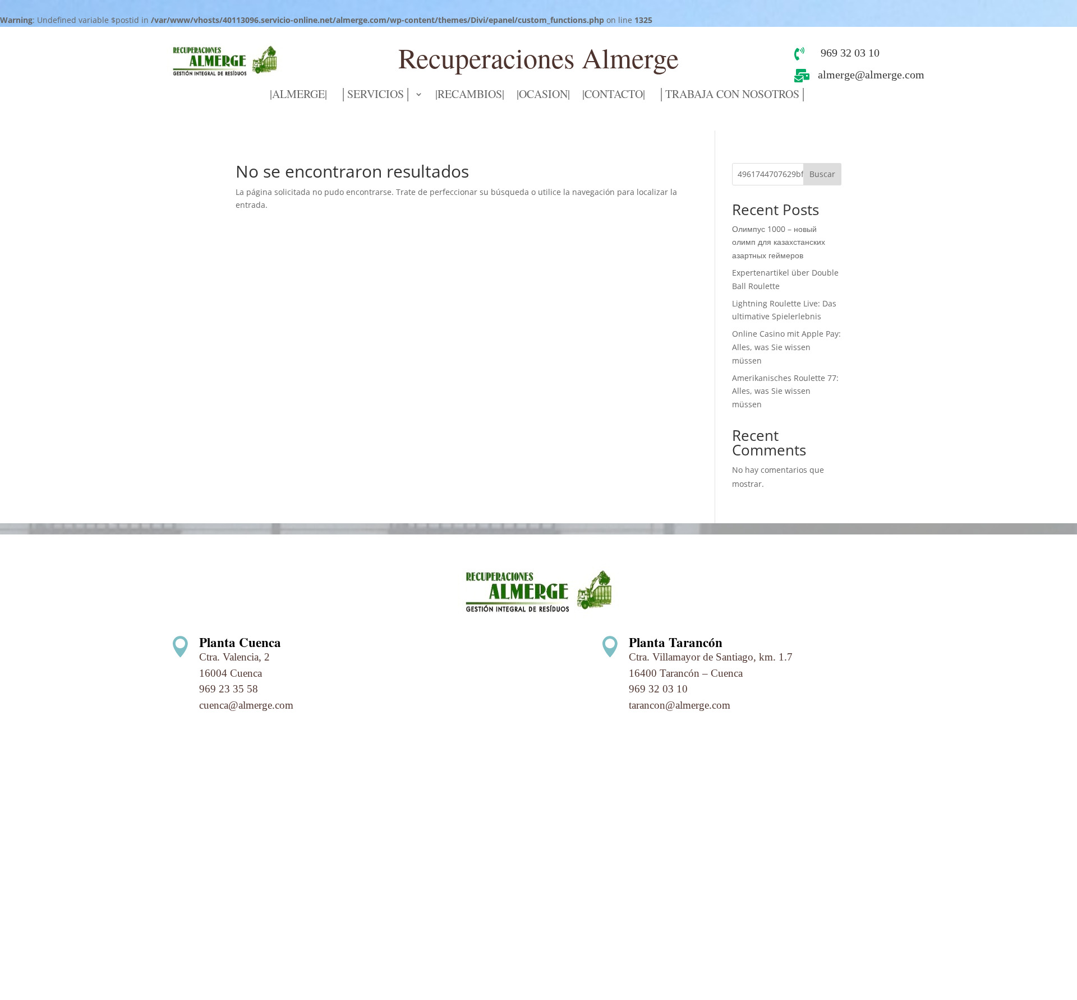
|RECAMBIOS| (469, 95)
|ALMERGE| (298, 95)
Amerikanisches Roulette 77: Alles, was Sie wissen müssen (785, 391)
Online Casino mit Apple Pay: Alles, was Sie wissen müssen (786, 347)
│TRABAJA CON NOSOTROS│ (732, 95)
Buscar (822, 174)
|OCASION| (543, 95)
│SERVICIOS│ (375, 95)
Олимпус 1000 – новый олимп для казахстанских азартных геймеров (778, 242)
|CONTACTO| (613, 95)
